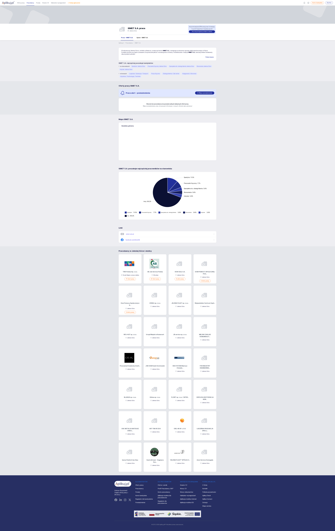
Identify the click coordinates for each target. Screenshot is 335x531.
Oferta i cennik (162, 485)
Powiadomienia (140, 502)
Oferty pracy (21, 3)
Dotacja (204, 502)
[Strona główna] (8, 2)
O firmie (204, 485)
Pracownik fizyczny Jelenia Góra (157, 66)
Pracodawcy (30, 3)
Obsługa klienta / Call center (171, 73)
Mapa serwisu (206, 506)
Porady (38, 3)
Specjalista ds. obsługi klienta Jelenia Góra (181, 66)
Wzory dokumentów (186, 492)
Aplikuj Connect (207, 499)
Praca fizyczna (155, 73)
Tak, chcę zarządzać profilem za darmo (202, 31)
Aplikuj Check (206, 495)
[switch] (204, 93)
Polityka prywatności (209, 492)
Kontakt (205, 488)
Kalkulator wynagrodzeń (58, 3)
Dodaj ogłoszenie (74, 3)
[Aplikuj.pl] (123, 484)
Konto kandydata (317, 2)
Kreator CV (45, 3)
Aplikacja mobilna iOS (187, 502)
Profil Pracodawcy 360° (165, 488)
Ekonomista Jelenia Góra (204, 66)
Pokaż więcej (210, 57)
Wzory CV (183, 488)
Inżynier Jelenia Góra (126, 69)
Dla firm (329, 2)
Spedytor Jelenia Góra (138, 66)
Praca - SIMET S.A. (127, 37)
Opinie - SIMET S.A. (142, 37)
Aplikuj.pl (121, 43)
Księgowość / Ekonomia (189, 73)
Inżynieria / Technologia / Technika (130, 76)
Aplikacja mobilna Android (188, 499)
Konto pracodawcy (164, 492)
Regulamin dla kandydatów (144, 499)
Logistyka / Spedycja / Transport (138, 73)
